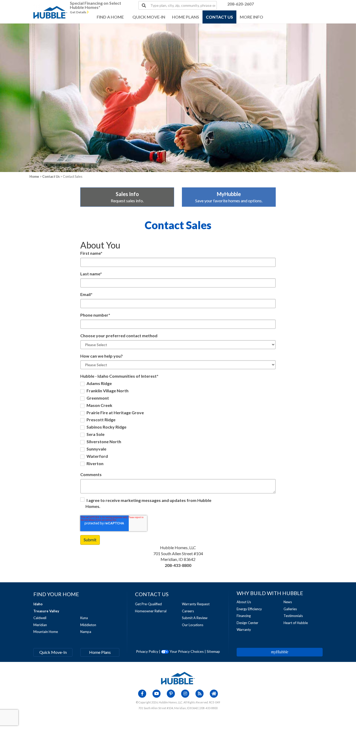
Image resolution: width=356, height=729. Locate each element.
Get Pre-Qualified (148, 604)
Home (34, 176)
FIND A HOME (110, 16)
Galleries (290, 609)
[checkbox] (178, 424)
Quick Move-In (53, 652)
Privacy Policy (147, 651)
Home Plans (100, 652)
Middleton (88, 625)
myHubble (279, 652)
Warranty (244, 629)
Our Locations (192, 625)
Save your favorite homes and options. (228, 197)
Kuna (84, 618)
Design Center (247, 623)
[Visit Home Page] (50, 6)
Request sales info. (127, 197)
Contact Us (51, 176)
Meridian (40, 625)
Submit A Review (194, 618)
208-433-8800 (178, 565)
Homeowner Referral (151, 611)
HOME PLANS (185, 16)
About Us (244, 602)
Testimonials (293, 616)
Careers (188, 611)
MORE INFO (251, 16)
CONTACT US (219, 16)
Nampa (85, 632)
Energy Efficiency (249, 609)
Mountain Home (45, 632)
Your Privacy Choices (186, 651)
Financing (244, 616)
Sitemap (213, 651)
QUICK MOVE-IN (148, 16)
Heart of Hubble (296, 623)
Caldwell (39, 618)
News (288, 602)
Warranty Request (196, 604)
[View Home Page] (178, 677)
